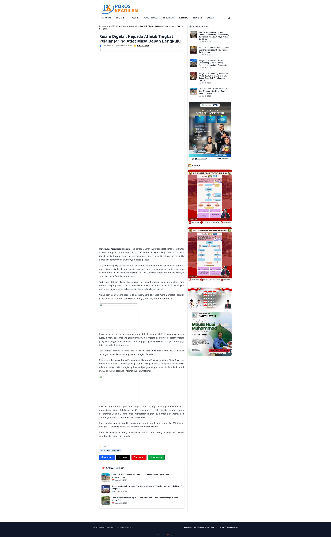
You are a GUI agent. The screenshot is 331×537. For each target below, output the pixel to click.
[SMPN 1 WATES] (210, 334)
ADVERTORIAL (114, 26)
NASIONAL (106, 18)
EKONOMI (197, 18)
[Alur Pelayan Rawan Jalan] (210, 197)
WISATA (210, 18)
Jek (172, 535)
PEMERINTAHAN (151, 18)
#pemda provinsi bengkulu (110, 450)
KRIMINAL (183, 18)
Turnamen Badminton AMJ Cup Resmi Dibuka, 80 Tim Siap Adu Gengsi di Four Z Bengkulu (147, 487)
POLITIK (134, 18)
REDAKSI (188, 527)
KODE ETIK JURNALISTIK (227, 527)
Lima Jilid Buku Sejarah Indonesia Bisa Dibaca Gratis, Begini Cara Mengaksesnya (140, 476)
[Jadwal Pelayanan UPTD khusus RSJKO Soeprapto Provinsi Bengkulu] (210, 298)
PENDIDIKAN (168, 18)
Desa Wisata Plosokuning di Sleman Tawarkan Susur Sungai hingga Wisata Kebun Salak (145, 499)
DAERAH (120, 18)
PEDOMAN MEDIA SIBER (204, 527)
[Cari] (229, 18)
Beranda (102, 26)
